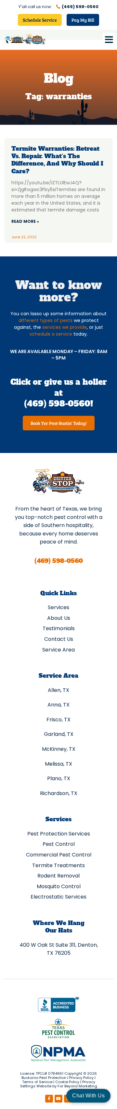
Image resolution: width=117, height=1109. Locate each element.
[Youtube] (58, 1099)
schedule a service (51, 334)
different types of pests (45, 320)
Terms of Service (37, 1081)
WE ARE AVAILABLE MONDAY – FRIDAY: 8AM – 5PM (58, 354)
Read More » (25, 221)
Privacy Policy (81, 1077)
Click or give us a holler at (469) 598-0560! (58, 393)
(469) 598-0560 (58, 561)
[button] (109, 40)
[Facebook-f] (49, 1099)
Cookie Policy (67, 1081)
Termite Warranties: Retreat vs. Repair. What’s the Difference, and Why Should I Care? (57, 160)
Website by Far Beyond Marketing (66, 1086)
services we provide (64, 327)
